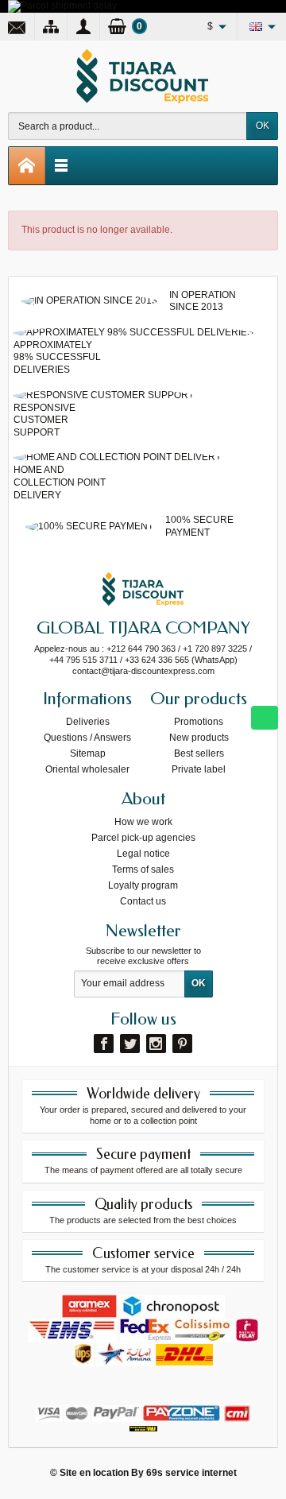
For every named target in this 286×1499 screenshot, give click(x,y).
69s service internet (191, 1472)
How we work (143, 821)
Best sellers (199, 753)
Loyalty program (143, 885)
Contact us (143, 901)
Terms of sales (143, 869)
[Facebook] (104, 1043)
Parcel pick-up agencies (143, 837)
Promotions (198, 721)
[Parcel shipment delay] (62, 5)
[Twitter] (130, 1043)
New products (199, 737)
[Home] (27, 165)
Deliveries (88, 721)
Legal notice (143, 853)
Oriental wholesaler (87, 769)
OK (262, 125)
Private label (199, 769)
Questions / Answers (87, 737)
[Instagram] (156, 1043)
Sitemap (88, 753)
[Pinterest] (182, 1043)
